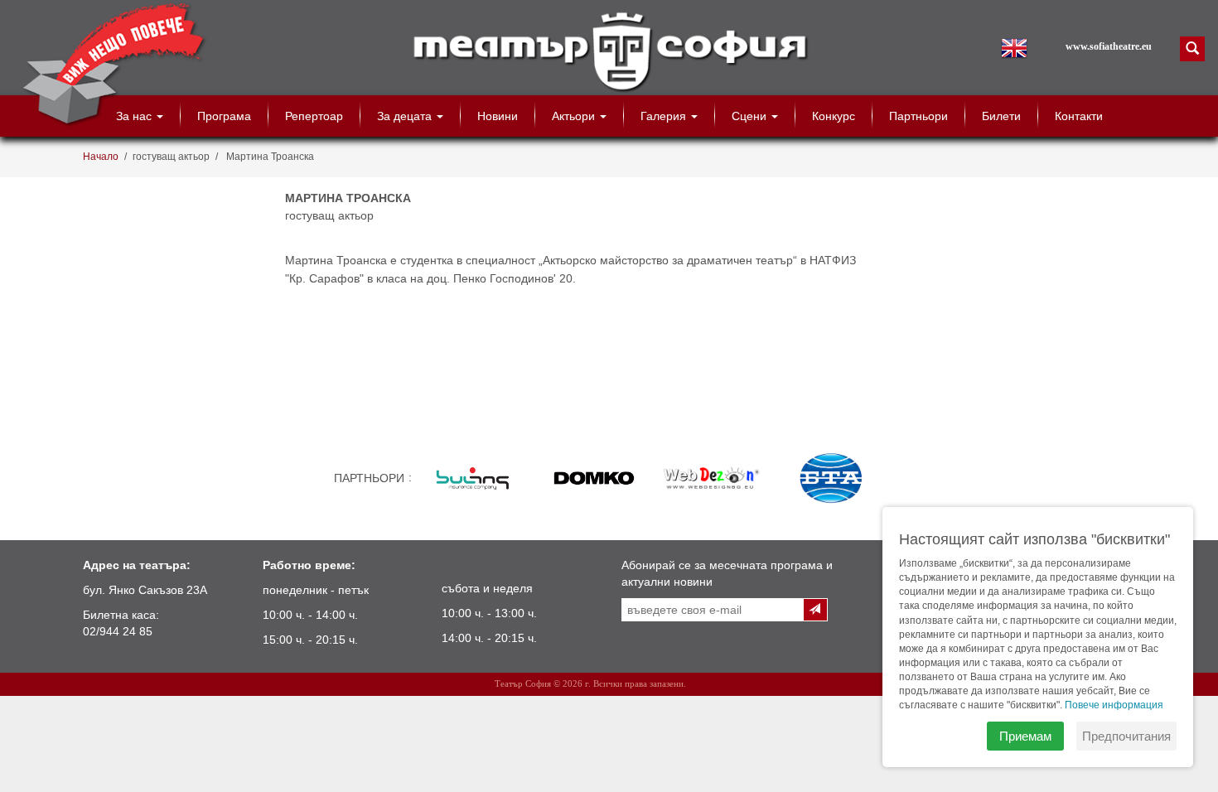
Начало (100, 156)
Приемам (1025, 736)
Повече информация (1114, 705)
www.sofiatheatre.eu (1109, 46)
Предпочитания (1126, 736)
